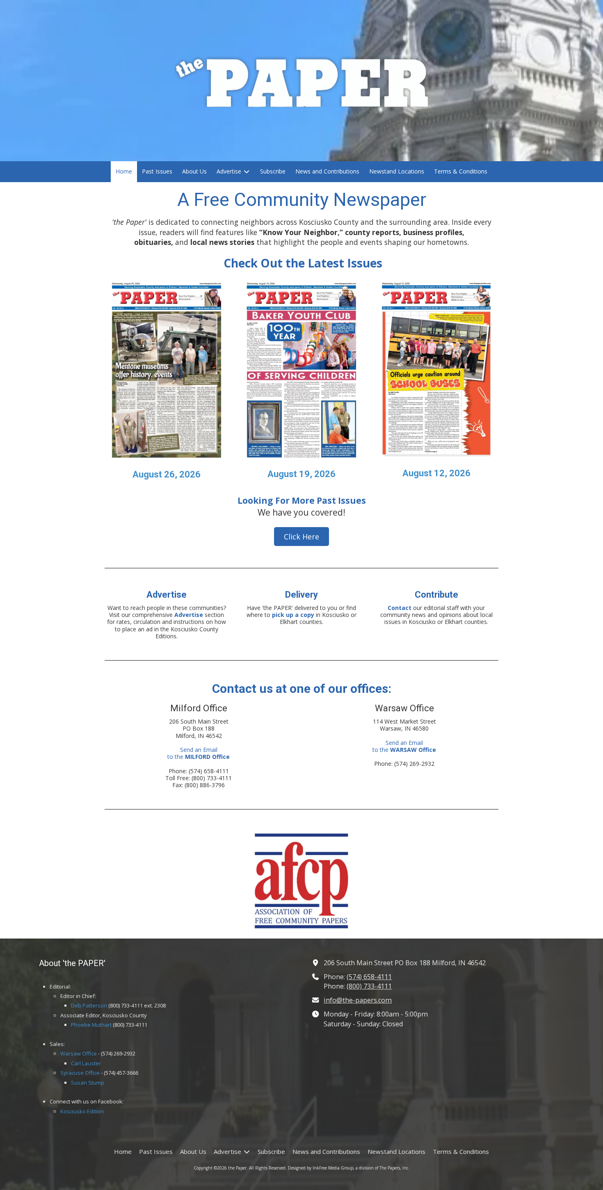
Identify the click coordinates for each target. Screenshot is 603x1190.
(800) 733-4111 (369, 986)
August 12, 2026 (436, 473)
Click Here (301, 536)
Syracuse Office (80, 1072)
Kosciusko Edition (82, 1111)
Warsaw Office (78, 1053)
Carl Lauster (86, 1063)
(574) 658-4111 (369, 976)
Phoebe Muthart (91, 1024)
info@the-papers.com (358, 1000)
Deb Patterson (89, 1005)
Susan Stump (87, 1082)
